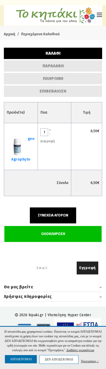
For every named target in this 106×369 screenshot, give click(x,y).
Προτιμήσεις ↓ (90, 361)
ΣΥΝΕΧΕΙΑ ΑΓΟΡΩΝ (53, 215)
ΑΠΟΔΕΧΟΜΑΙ (21, 359)
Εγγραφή (87, 268)
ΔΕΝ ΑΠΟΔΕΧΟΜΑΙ (59, 359)
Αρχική (9, 34)
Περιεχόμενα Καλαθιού (40, 34)
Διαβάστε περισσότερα (80, 350)
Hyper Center (79, 315)
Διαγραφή (47, 141)
